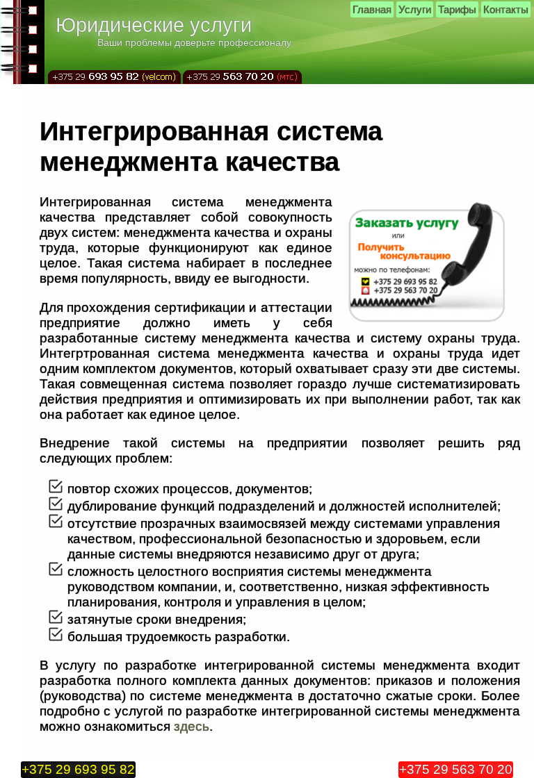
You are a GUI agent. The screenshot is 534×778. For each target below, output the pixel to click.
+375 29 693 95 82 (78, 769)
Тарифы (457, 9)
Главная (372, 9)
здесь (191, 726)
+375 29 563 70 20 (455, 769)
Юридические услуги (154, 25)
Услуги (414, 9)
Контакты (505, 9)
